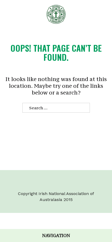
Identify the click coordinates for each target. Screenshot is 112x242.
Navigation (56, 235)
